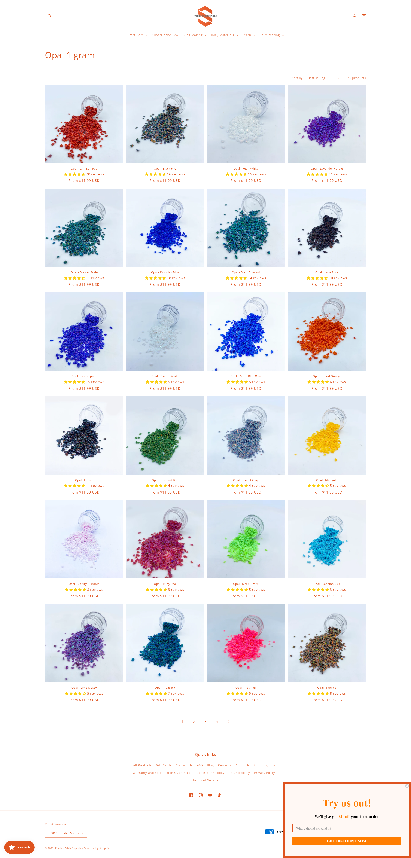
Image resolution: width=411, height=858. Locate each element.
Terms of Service (206, 780)
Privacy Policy (264, 773)
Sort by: (298, 78)
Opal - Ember (84, 480)
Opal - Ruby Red (165, 584)
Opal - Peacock (165, 688)
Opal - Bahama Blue (327, 584)
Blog (210, 765)
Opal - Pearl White (246, 168)
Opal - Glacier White (165, 376)
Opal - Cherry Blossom (84, 584)
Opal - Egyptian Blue (165, 272)
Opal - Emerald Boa (165, 480)
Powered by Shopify (96, 848)
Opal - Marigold (327, 480)
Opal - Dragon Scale (84, 272)
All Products (142, 765)
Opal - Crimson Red (84, 168)
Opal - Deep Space (84, 376)
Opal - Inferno (327, 688)
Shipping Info (264, 765)
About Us (242, 765)
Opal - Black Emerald (246, 272)
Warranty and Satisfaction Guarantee (162, 773)
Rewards (224, 765)
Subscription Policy (209, 773)
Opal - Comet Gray (246, 480)
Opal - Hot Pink (246, 688)
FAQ (200, 765)
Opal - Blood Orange (327, 376)
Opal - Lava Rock (326, 272)
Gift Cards (164, 765)
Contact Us (184, 765)
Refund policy (239, 773)
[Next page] (228, 721)
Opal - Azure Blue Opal (245, 376)
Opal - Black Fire (165, 168)
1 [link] (182, 721)
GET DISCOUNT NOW (347, 841)
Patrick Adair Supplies (69, 848)
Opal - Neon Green (246, 584)
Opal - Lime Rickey (84, 688)
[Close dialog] (407, 786)
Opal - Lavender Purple (327, 168)
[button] (49, 16)
